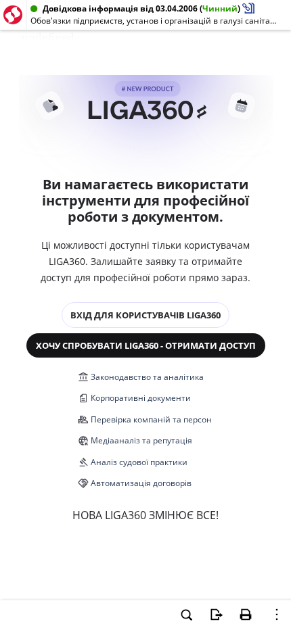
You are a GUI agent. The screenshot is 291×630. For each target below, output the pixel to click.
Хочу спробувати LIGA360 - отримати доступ (146, 345)
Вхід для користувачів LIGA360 (145, 315)
